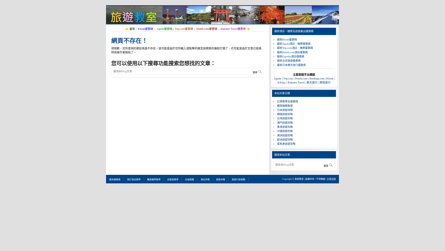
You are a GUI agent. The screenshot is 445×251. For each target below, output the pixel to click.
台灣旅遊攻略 (285, 118)
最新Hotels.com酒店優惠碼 (292, 52)
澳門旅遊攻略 (285, 122)
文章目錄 (331, 179)
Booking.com (316, 78)
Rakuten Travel (296, 82)
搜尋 (255, 72)
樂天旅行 (312, 82)
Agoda (277, 78)
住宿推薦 (189, 179)
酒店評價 (205, 179)
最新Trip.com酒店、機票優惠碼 (295, 47)
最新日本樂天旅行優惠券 (291, 64)
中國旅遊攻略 (285, 131)
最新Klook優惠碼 (287, 39)
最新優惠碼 (114, 179)
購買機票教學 (285, 105)
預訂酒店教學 (134, 179)
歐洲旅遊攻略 (285, 139)
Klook (329, 78)
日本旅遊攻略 (285, 109)
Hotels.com (301, 78)
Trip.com (288, 78)
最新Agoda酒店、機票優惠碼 (293, 43)
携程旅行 (325, 82)
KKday (282, 82)
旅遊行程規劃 (238, 179)
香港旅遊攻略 (285, 126)
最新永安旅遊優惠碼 (289, 60)
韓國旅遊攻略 (285, 114)
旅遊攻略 (220, 179)
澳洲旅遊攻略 (285, 135)
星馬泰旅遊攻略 (286, 143)
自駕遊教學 (173, 179)
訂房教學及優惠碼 (287, 101)
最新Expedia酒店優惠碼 (290, 56)
